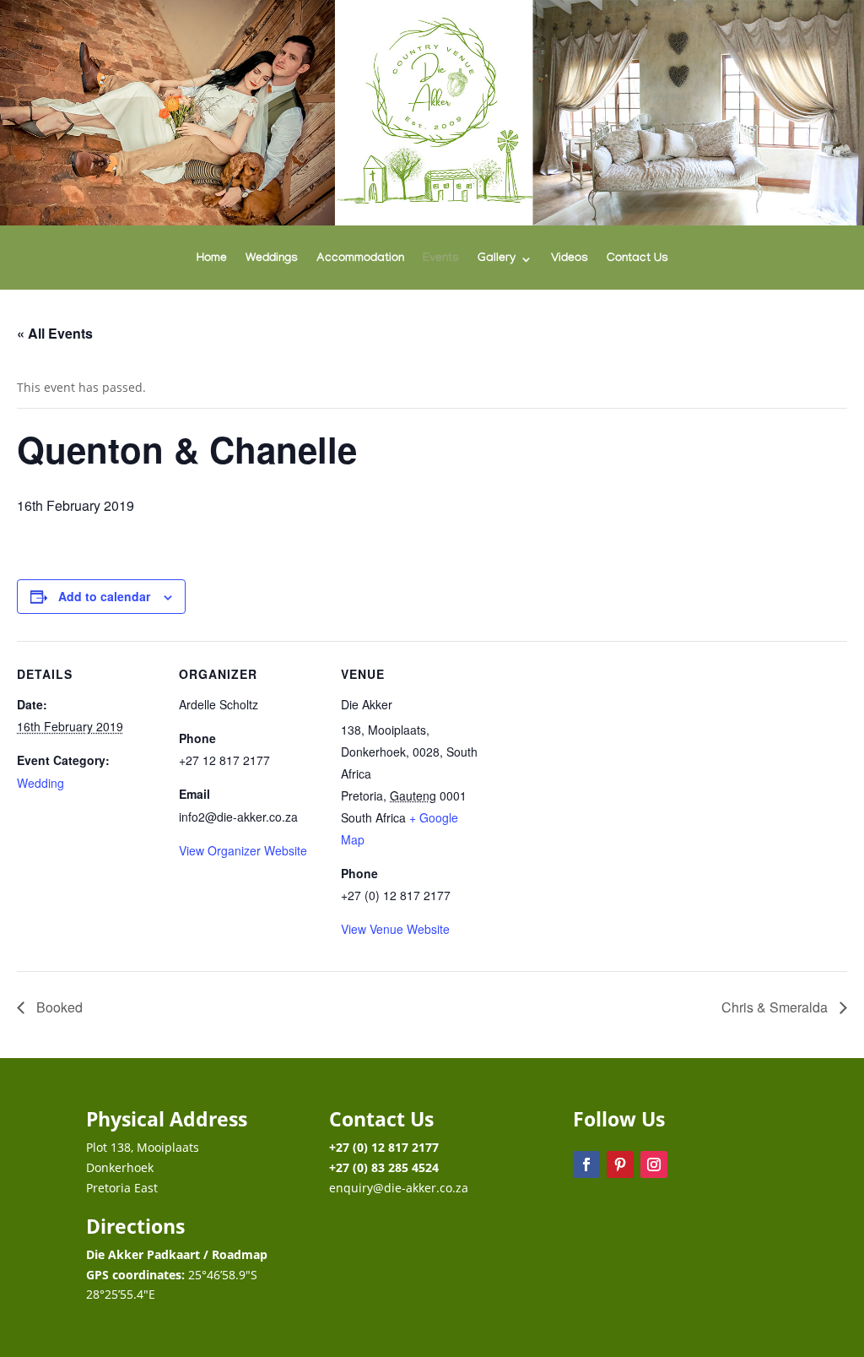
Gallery (497, 259)
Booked (58, 1007)
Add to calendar (104, 596)
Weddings (272, 259)
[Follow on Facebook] (586, 1164)
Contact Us (637, 259)
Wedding (40, 782)
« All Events (55, 333)
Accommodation (360, 259)
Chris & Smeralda (776, 1007)
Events (441, 259)
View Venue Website (395, 928)
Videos (569, 259)
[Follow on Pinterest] (620, 1164)
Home (212, 259)
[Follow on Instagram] (653, 1164)
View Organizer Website (243, 850)
